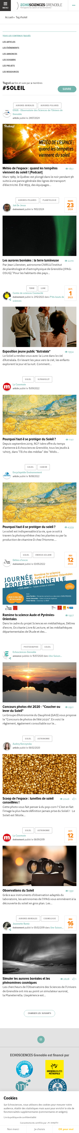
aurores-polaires (50, 105)
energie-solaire (43, 555)
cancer (43, 467)
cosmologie (50, 918)
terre (32, 288)
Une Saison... (55, 656)
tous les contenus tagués (16, 36)
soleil (28, 379)
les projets (9, 65)
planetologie (49, 200)
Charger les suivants (39, 1013)
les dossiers (9, 60)
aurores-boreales (25, 105)
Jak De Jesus (19, 205)
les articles (9, 42)
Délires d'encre (20, 560)
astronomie (43, 739)
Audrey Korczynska (22, 744)
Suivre (67, 89)
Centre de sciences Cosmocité (28, 293)
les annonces (10, 54)
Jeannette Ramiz (21, 923)
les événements (11, 48)
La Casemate (19, 384)
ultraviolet (44, 379)
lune (43, 288)
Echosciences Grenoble (24, 652)
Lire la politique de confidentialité (20, 1117)
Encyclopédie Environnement (27, 472)
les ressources (11, 72)
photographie (31, 647)
